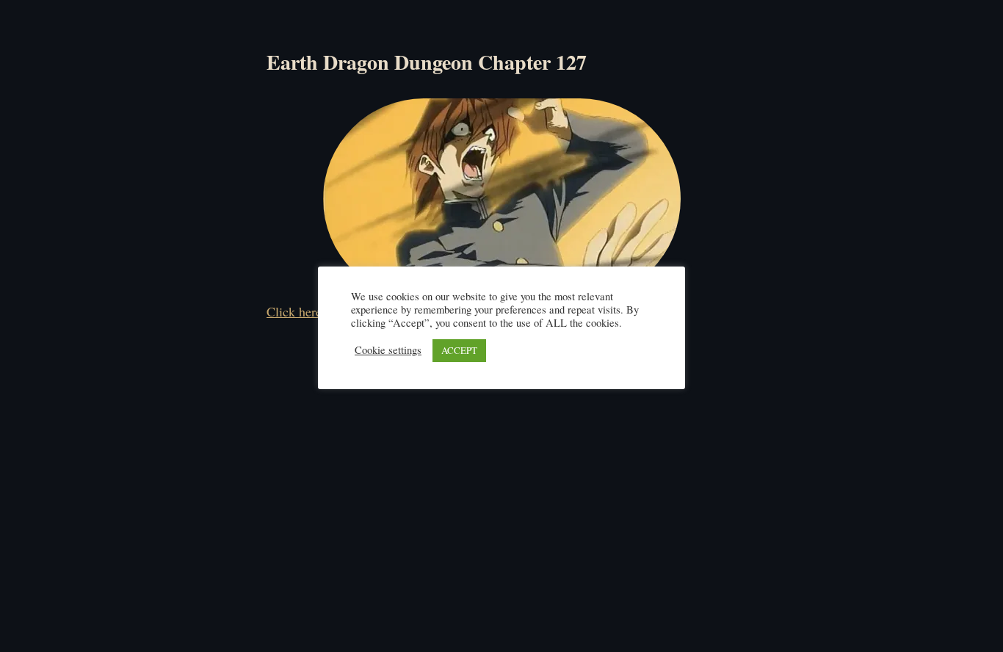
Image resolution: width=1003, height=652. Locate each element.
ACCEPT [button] (459, 350)
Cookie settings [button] (388, 350)
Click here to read (314, 311)
